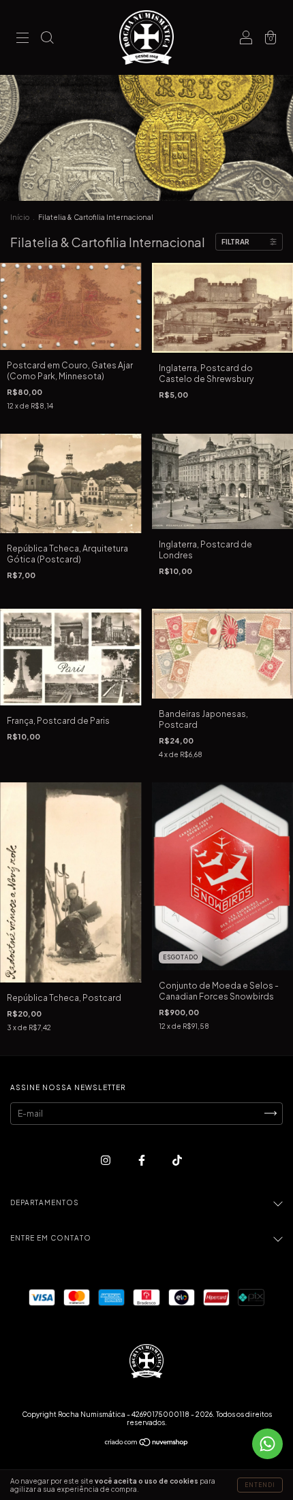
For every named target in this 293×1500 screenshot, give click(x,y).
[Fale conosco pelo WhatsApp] (267, 1444)
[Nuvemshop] (146, 1444)
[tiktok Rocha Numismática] (177, 1160)
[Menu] (22, 39)
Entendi (260, 1485)
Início (19, 217)
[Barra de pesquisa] (47, 39)
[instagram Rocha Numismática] (106, 1160)
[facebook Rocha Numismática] (142, 1160)
